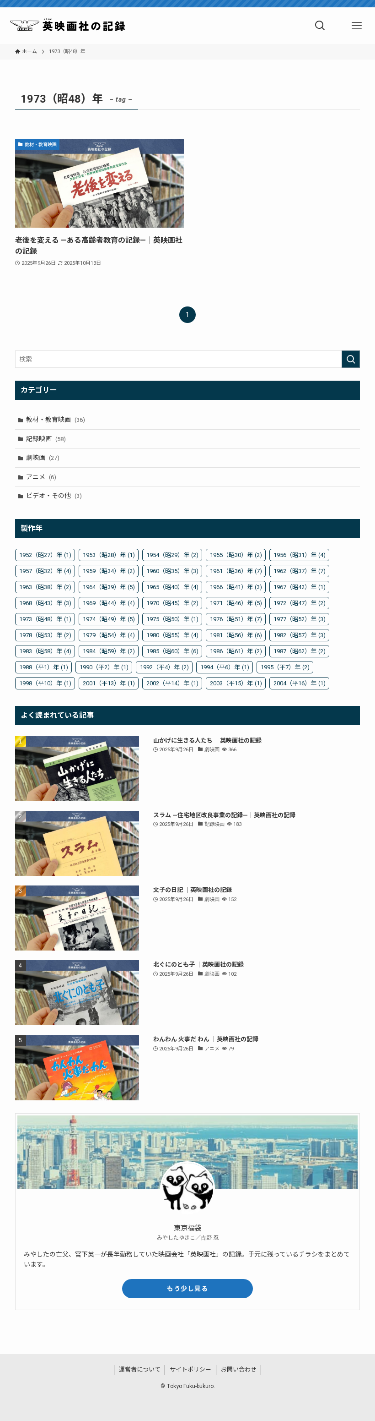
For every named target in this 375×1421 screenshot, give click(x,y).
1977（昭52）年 (299, 619)
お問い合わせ (239, 1369)
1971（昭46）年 (236, 603)
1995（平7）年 (285, 667)
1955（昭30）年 (236, 555)
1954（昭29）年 (172, 555)
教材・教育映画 (55, 419)
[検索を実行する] (351, 359)
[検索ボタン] (320, 25)
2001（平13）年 (109, 683)
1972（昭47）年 (299, 603)
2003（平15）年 (236, 683)
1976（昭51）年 (236, 619)
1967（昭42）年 (299, 587)
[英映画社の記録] (68, 25)
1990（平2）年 (104, 667)
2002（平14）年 (172, 683)
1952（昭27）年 (45, 555)
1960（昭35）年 (172, 571)
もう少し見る (187, 1288)
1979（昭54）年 (109, 635)
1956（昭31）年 (299, 555)
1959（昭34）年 (109, 571)
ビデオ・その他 (54, 495)
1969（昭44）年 (109, 603)
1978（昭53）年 (45, 635)
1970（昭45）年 (172, 603)
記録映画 (46, 439)
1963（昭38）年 (45, 587)
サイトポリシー (190, 1369)
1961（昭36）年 (236, 571)
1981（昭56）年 (236, 635)
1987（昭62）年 (299, 651)
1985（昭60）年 (172, 651)
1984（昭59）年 (109, 651)
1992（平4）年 (164, 667)
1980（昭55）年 (172, 635)
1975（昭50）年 (172, 619)
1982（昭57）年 (299, 635)
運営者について (140, 1369)
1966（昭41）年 (236, 587)
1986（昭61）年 (236, 651)
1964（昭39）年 (109, 587)
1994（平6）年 (224, 667)
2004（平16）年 (299, 683)
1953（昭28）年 (109, 555)
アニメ (41, 477)
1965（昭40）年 (172, 587)
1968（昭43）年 (45, 603)
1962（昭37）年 (299, 571)
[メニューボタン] (356, 25)
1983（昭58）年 (45, 651)
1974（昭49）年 (109, 619)
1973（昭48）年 (45, 619)
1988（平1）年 (43, 667)
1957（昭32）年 (45, 571)
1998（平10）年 (45, 683)
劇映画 (42, 457)
